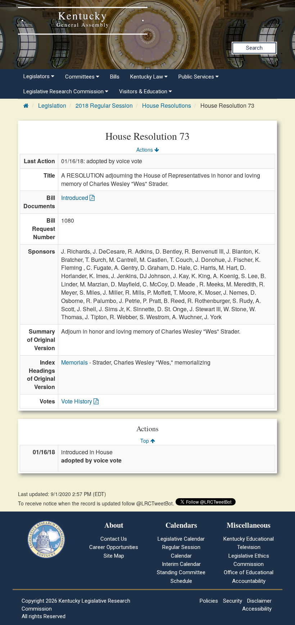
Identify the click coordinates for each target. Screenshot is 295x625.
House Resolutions (166, 105)
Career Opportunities (113, 547)
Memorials (74, 362)
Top (145, 440)
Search (254, 48)
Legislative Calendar (181, 539)
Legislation (52, 105)
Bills (114, 76)
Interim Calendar (181, 564)
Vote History (77, 401)
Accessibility (257, 609)
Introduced (75, 197)
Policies (209, 601)
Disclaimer (259, 601)
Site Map (114, 556)
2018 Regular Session (104, 105)
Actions (145, 149)
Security (232, 601)
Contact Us (113, 539)
